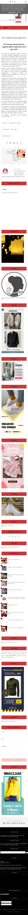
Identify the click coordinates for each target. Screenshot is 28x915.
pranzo (18, 655)
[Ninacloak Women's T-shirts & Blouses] (12, 814)
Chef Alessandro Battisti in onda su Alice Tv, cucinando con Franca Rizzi (16, 598)
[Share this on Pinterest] (14, 143)
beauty (3, 652)
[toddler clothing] (12, 488)
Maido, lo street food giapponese (16, 620)
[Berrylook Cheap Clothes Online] (12, 380)
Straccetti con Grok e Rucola (15, 589)
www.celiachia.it (14, 116)
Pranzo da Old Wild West (14, 559)
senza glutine (6, 135)
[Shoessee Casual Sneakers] (12, 434)
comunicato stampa (14, 123)
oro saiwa (14, 129)
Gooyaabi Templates (14, 911)
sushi (5, 657)
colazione (12, 653)
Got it (19, 12)
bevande (10, 652)
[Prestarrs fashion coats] (7, 525)
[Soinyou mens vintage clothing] (12, 352)
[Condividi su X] (10, 143)
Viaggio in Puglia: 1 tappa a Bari (15, 567)
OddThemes (12, 909)
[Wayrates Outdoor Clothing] (12, 711)
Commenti (4, 904)
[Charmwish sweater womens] (9, 721)
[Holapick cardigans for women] (9, 642)
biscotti (14, 35)
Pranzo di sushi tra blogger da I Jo (16, 627)
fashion (3, 655)
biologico (17, 652)
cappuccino (4, 653)
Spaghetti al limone (12, 605)
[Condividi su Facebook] (7, 143)
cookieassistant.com (5, 862)
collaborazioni (21, 653)
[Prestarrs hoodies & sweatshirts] (10, 547)
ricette (25, 655)
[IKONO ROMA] (12, 262)
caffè (23, 652)
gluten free (5, 129)
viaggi (9, 657)
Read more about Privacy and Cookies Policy (11, 865)
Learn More (11, 12)
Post (3, 902)
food (10, 655)
